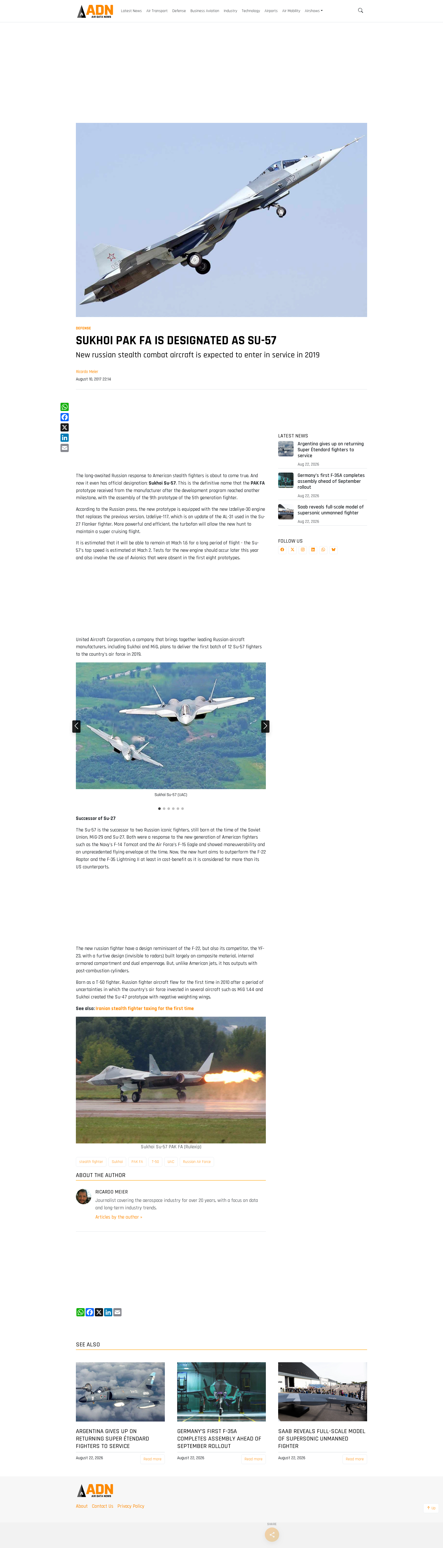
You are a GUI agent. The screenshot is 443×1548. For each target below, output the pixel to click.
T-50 (155, 1161)
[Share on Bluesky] (333, 550)
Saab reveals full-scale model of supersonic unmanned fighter (331, 510)
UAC (171, 1161)
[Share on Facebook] (282, 550)
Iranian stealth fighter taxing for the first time (145, 1008)
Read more (153, 1459)
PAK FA (137, 1161)
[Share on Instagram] (303, 550)
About (82, 1506)
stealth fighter (91, 1161)
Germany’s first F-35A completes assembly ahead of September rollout (331, 481)
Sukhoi (117, 1161)
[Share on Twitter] (292, 550)
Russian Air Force (197, 1161)
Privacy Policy (130, 1506)
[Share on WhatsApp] (323, 550)
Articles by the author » (118, 1217)
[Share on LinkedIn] (313, 550)
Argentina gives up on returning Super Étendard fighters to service (331, 450)
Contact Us (102, 1506)
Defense (83, 328)
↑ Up (431, 1508)
